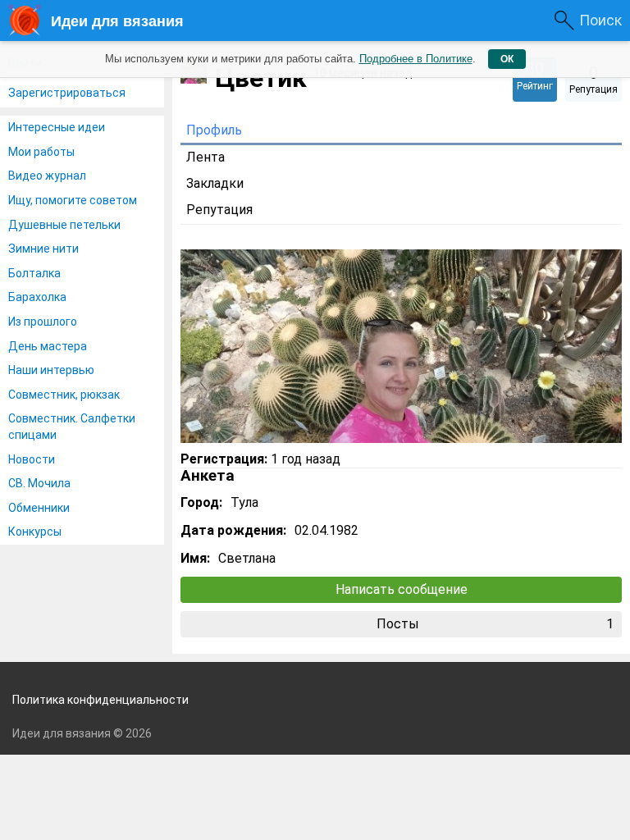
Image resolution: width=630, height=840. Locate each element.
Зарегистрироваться (67, 92)
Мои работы (41, 151)
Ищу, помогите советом (72, 200)
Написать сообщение (402, 589)
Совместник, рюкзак (64, 394)
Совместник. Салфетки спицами (71, 426)
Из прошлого (42, 321)
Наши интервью (51, 370)
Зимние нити (43, 248)
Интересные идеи (56, 127)
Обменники (39, 507)
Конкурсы (35, 531)
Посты (495, 624)
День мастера (47, 346)
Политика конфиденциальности (100, 699)
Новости (31, 459)
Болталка (34, 273)
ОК (507, 59)
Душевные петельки (64, 224)
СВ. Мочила (39, 483)
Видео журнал (47, 175)
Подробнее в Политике (415, 58)
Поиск (600, 20)
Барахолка (37, 297)
